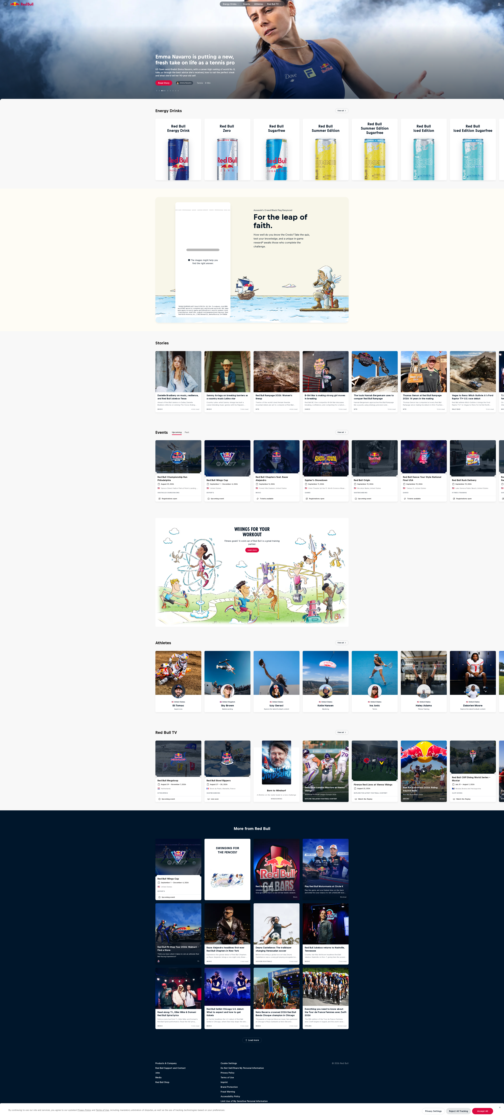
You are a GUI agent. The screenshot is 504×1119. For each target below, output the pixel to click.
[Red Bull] (21, 4)
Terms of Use (102, 1110)
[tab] (177, 433)
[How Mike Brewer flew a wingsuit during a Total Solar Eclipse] (178, 90)
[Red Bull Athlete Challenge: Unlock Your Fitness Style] (156, 90)
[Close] (499, 1107)
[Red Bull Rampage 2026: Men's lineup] (175, 90)
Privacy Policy (84, 1110)
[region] (252, 1111)
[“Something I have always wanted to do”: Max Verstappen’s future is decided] (173, 90)
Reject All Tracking (458, 1111)
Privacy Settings (433, 1111)
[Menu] (5, 4)
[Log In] (499, 4)
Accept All (482, 1111)
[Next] (501, 149)
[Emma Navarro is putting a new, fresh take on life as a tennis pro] (162, 90)
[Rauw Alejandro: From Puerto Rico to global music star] (159, 90)
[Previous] (3, 149)
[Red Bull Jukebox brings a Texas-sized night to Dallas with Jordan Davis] (169, 90)
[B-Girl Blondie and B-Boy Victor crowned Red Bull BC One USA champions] (164, 90)
